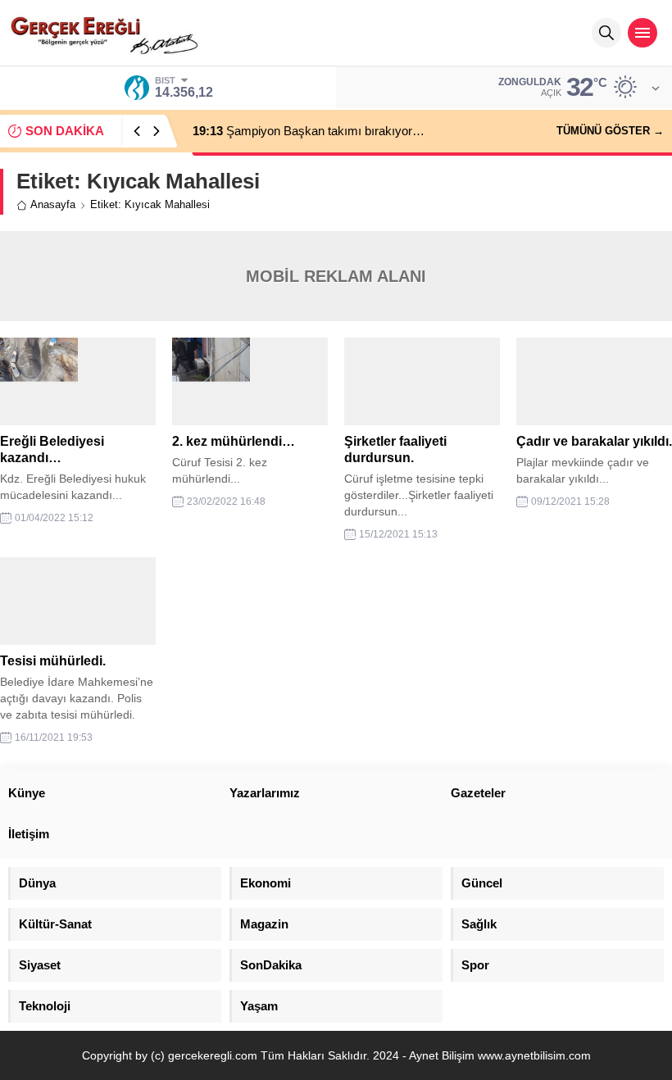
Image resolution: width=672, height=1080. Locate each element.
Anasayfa (52, 204)
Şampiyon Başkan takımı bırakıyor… (309, 131)
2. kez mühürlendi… (233, 441)
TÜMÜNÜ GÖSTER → (610, 131)
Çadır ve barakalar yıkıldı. (594, 441)
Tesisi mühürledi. (53, 661)
